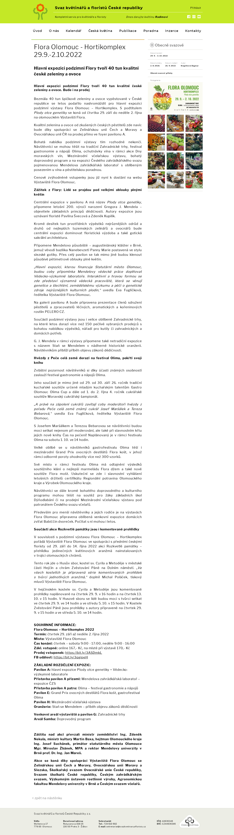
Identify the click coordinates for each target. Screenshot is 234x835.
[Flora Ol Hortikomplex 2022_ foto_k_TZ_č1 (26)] (175, 161)
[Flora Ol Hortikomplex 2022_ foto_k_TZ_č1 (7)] (194, 179)
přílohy (169, 73)
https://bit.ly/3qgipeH (71, 657)
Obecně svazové (169, 45)
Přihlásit (195, 7)
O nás (54, 31)
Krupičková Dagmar (190, 66)
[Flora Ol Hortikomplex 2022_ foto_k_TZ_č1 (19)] (194, 161)
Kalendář (74, 31)
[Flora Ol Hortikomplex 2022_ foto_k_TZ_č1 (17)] (194, 142)
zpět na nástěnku (48, 798)
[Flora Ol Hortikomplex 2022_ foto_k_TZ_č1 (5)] (175, 123)
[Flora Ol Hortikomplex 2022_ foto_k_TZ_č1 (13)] (156, 142)
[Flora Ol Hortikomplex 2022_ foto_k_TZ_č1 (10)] (175, 179)
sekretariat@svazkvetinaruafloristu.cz (126, 826)
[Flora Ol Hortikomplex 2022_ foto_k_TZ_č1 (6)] (194, 123)
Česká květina (100, 31)
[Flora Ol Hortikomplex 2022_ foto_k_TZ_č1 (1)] (156, 123)
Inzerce (171, 31)
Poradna (150, 31)
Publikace (128, 31)
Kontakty (193, 31)
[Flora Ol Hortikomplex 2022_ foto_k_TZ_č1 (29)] (156, 161)
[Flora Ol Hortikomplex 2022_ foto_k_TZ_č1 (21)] (175, 142)
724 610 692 (110, 824)
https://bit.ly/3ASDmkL (83, 653)
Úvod (37, 31)
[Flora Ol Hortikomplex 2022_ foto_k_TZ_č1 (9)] (156, 179)
